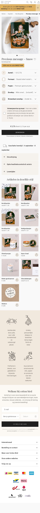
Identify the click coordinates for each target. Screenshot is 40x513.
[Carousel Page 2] (19, 55)
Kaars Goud (25, 253)
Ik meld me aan (20, 424)
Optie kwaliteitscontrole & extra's (19, 164)
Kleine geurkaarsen (8, 278)
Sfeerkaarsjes (6, 253)
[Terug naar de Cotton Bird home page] (8, 3)
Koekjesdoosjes (26, 228)
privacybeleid (31, 429)
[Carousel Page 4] (23, 55)
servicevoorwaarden (12, 431)
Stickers (4, 304)
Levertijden (11, 172)
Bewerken (20, 132)
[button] (37, 8)
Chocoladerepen (26, 278)
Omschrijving (12, 157)
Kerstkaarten (6, 203)
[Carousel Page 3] (21, 55)
